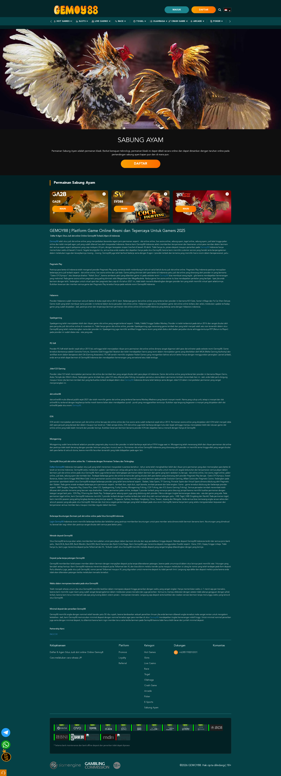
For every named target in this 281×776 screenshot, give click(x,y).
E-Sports (148, 702)
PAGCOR (53, 634)
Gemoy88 (205, 247)
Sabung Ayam (151, 708)
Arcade (197, 21)
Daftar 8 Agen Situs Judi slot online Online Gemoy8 (76, 652)
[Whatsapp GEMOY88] (4, 743)
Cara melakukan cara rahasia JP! (66, 658)
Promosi (123, 652)
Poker (216, 21)
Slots (82, 21)
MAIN (63, 209)
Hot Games (63, 21)
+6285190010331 (188, 652)
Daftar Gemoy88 (57, 467)
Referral (123, 663)
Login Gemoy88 (57, 522)
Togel (140, 21)
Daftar (203, 10)
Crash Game (178, 21)
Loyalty (122, 658)
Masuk (177, 10)
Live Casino (101, 21)
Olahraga (159, 21)
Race (120, 21)
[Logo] (76, 9)
